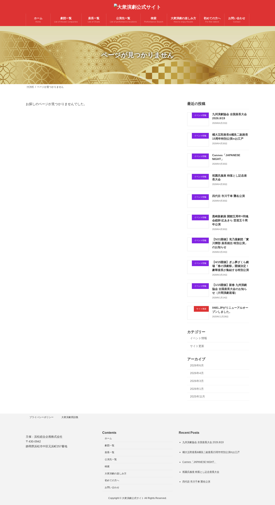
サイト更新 (197, 346)
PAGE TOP (265, 486)
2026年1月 (197, 388)
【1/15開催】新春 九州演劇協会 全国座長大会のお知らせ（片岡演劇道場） (229, 288)
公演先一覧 (111, 459)
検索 (107, 466)
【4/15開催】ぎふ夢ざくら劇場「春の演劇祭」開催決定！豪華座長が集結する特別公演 (230, 266)
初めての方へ (112, 480)
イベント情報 (198, 338)
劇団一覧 (109, 445)
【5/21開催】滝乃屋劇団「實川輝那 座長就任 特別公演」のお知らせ (230, 243)
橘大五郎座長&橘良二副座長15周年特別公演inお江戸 (211, 452)
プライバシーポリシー (41, 417)
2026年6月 (197, 365)
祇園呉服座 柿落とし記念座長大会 (200, 471)
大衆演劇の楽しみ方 (115, 473)
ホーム (108, 438)
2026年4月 (197, 373)
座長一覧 (109, 452)
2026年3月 (197, 381)
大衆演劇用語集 (69, 417)
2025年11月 (197, 396)
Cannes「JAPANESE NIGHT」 (199, 461)
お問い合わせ (112, 487)
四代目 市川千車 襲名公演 (228, 196)
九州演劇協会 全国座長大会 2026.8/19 (203, 442)
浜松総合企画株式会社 (48, 436)
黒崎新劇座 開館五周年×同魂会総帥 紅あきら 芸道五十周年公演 (230, 220)
